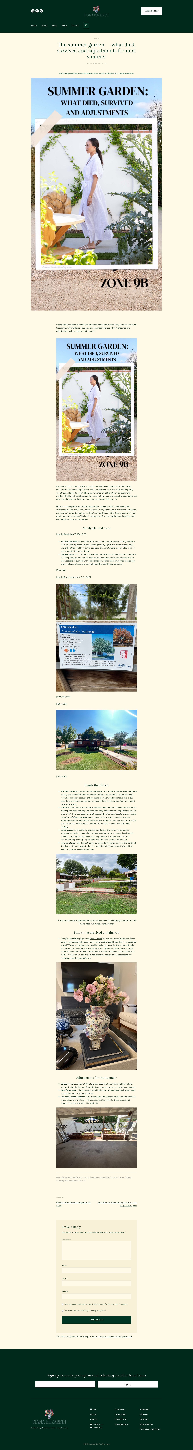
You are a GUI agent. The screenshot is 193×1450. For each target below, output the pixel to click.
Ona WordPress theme (102, 1444)
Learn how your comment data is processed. (112, 1336)
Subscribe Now (151, 11)
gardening (60, 1197)
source (64, 826)
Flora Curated (96, 938)
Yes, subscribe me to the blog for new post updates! (85, 1310)
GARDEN (96, 38)
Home (93, 1409)
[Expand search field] (86, 25)
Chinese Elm (67, 554)
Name (65, 1265)
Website (65, 1291)
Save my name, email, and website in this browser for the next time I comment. (96, 1304)
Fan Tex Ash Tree (69, 541)
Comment (66, 1240)
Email (65, 1279)
